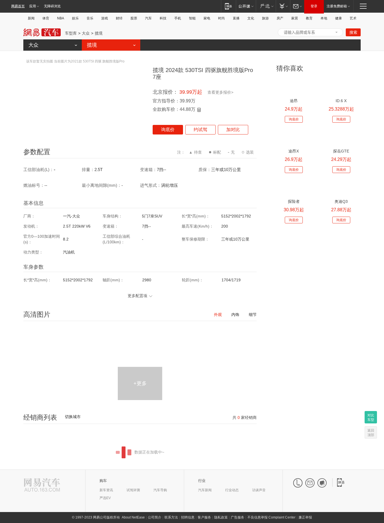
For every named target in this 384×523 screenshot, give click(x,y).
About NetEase (133, 517)
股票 (133, 18)
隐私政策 (221, 517)
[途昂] (293, 86)
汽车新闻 (205, 490)
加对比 (233, 129)
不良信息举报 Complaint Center (271, 517)
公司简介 (154, 517)
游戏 (104, 18)
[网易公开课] (246, 6)
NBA (60, 18)
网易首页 (18, 6)
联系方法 (171, 517)
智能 (192, 18)
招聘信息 (188, 517)
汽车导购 (160, 490)
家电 (207, 18)
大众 (86, 33)
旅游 (265, 18)
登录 (314, 6)
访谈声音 (259, 490)
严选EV (105, 498)
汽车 (148, 18)
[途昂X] (293, 136)
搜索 (353, 32)
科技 (163, 18)
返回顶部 (370, 432)
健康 (338, 18)
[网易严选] (266, 6)
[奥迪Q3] (341, 187)
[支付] (283, 6)
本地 (323, 18)
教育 (309, 18)
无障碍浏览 (52, 6)
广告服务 (237, 517)
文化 (250, 18)
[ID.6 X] (341, 86)
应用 (32, 6)
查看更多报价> (220, 92)
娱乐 (75, 18)
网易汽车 (42, 32)
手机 (177, 18)
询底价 (168, 129)
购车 (103, 481)
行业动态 (232, 490)
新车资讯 (106, 490)
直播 (236, 18)
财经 (119, 18)
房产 (280, 18)
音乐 (90, 18)
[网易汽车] (42, 485)
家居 (294, 18)
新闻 (31, 18)
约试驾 (200, 129)
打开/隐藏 (336, 32)
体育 (45, 18)
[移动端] (228, 6)
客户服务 (204, 517)
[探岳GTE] (341, 136)
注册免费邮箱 (337, 6)
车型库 (71, 33)
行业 (201, 481)
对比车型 (370, 417)
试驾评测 (133, 490)
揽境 (99, 33)
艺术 (353, 18)
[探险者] (293, 187)
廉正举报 (305, 517)
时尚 (221, 18)
